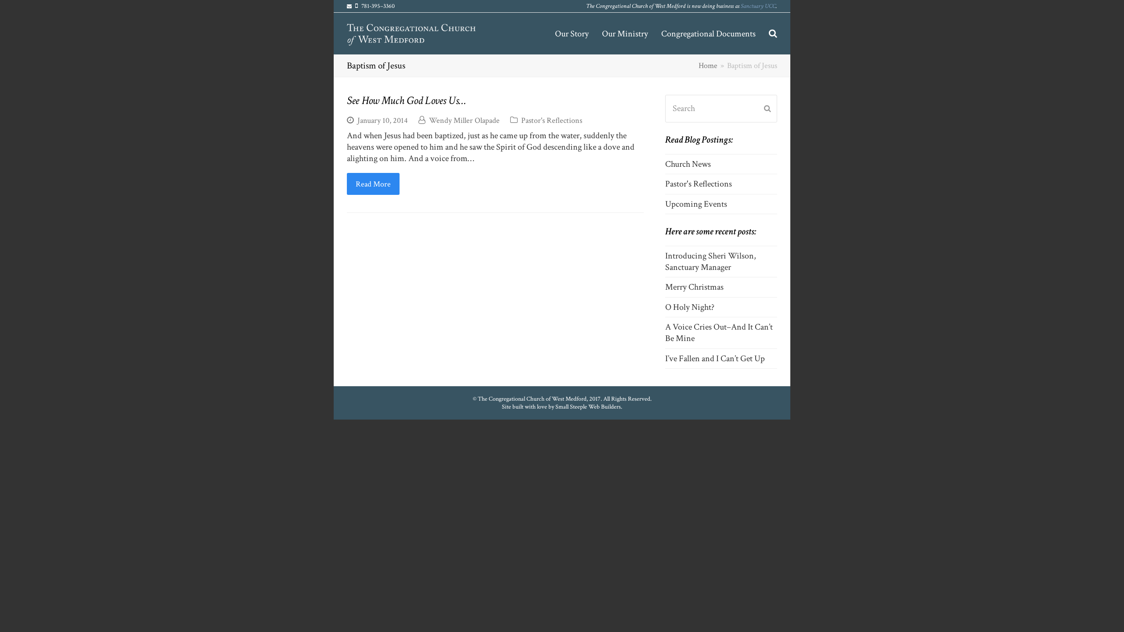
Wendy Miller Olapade (464, 120)
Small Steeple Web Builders (588, 407)
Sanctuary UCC (758, 6)
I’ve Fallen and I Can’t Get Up (715, 358)
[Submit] (767, 108)
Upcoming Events (696, 204)
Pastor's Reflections (551, 120)
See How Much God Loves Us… (406, 100)
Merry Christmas (694, 287)
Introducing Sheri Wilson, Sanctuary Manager (710, 261)
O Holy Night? (689, 307)
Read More (373, 184)
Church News (688, 164)
